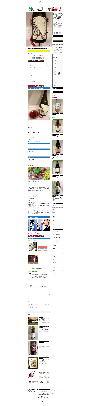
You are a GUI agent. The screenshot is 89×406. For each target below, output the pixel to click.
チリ (54, 81)
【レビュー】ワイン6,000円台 (57, 75)
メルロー (56, 393)
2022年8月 (53, 221)
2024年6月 (53, 205)
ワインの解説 (55, 60)
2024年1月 (53, 209)
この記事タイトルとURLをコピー (39, 55)
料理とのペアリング (34, 75)
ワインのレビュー (55, 68)
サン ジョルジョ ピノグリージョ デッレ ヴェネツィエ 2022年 (57, 43)
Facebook (29, 5)
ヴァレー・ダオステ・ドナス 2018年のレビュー (37, 67)
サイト (29, 301)
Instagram (55, 85)
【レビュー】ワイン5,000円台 (57, 74)
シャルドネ (59, 390)
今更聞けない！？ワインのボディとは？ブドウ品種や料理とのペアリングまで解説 (44, 373)
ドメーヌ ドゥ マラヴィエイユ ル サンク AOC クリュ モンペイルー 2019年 (57, 47)
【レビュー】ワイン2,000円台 (57, 71)
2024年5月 (53, 206)
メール (29, 298)
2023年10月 (53, 212)
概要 (32, 76)
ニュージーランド (56, 82)
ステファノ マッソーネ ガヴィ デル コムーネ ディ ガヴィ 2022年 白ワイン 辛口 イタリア (57, 52)
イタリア (55, 80)
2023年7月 (53, 216)
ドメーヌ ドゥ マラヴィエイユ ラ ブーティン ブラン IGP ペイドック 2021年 (57, 45)
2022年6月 (53, 224)
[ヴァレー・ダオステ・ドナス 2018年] (38, 58)
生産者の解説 (55, 67)
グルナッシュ (55, 390)
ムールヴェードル (52, 393)
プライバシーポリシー (45, 387)
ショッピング (33, 81)
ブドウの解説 (55, 63)
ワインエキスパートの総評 (35, 79)
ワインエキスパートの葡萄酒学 (32, 391)
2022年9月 (53, 220)
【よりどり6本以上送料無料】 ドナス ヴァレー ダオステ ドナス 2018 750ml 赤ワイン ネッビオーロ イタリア (43, 244)
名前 (29, 295)
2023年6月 (53, 217)
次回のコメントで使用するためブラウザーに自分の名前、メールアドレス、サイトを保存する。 (38, 305)
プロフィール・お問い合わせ (42, 277)
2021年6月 (53, 227)
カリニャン (52, 390)
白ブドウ (55, 64)
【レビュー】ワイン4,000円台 (57, 73)
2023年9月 (53, 213)
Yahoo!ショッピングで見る (42, 248)
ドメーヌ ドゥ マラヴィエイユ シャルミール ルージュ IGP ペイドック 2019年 (57, 50)
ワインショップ (55, 57)
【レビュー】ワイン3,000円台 (57, 72)
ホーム (54, 54)
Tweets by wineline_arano (55, 90)
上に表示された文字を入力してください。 (32, 307)
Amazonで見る (42, 250)
